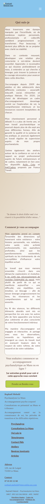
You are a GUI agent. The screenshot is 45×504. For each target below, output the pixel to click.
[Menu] (40, 9)
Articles (15, 456)
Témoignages (17, 438)
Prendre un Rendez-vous (22, 384)
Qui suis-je (16, 433)
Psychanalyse (17, 424)
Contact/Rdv (17, 442)
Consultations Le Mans (22, 429)
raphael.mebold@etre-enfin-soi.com (21, 485)
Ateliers (15, 447)
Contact (8, 477)
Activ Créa (29, 165)
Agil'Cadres (10, 167)
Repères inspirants (20, 451)
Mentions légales (18, 497)
